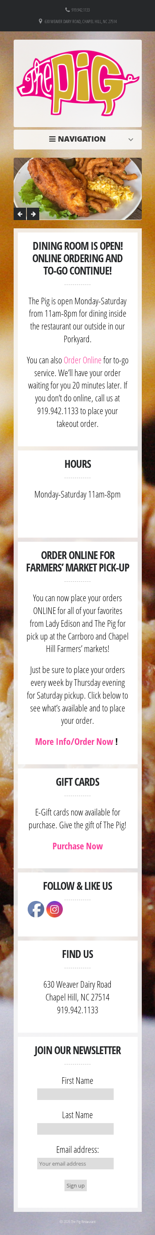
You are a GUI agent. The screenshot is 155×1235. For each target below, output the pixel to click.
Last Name (77, 1114)
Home (79, 139)
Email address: (77, 1149)
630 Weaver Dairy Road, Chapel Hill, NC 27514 (81, 21)
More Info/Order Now (74, 741)
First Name (77, 1080)
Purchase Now (77, 845)
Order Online (83, 359)
